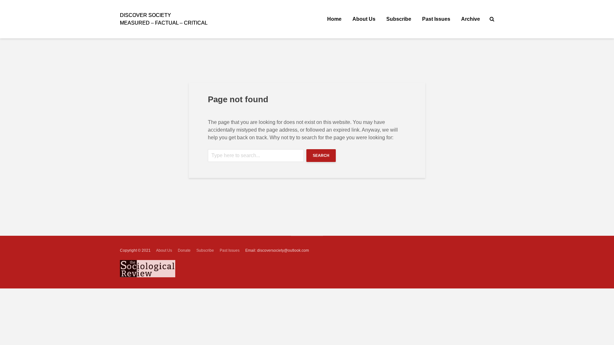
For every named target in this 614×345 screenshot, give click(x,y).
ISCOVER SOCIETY (145, 15)
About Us (363, 19)
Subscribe (398, 19)
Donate (184, 250)
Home (334, 19)
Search (321, 155)
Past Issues (436, 19)
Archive (470, 19)
